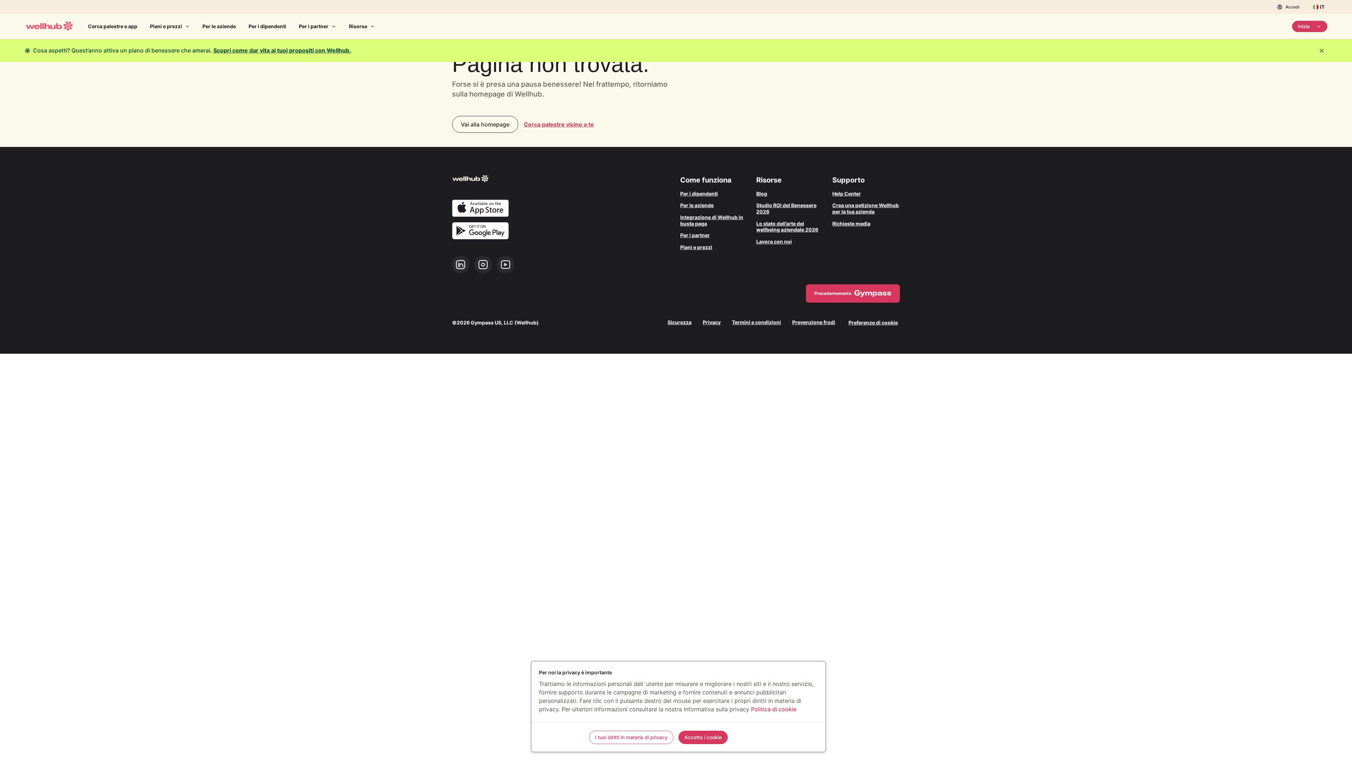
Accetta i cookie (703, 737)
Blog (761, 194)
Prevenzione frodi (813, 322)
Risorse (358, 26)
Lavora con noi (774, 242)
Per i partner (313, 26)
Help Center (846, 194)
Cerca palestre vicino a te (559, 124)
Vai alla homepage (485, 124)
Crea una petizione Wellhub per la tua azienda (865, 208)
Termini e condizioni (756, 322)
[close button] (1321, 50)
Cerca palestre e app (112, 26)
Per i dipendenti (267, 26)
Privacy (712, 322)
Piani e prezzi (166, 26)
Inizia (1304, 26)
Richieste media (851, 224)
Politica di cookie (773, 709)
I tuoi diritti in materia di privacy (631, 737)
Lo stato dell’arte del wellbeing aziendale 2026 (787, 227)
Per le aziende (219, 26)
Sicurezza (679, 322)
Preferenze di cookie (873, 323)
